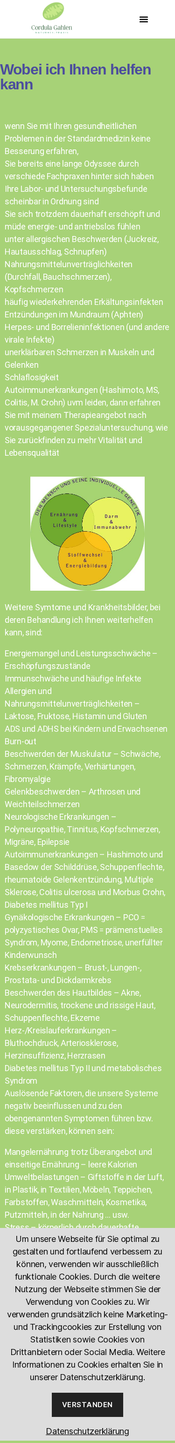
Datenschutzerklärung (87, 1431)
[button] (144, 19)
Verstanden (87, 1404)
